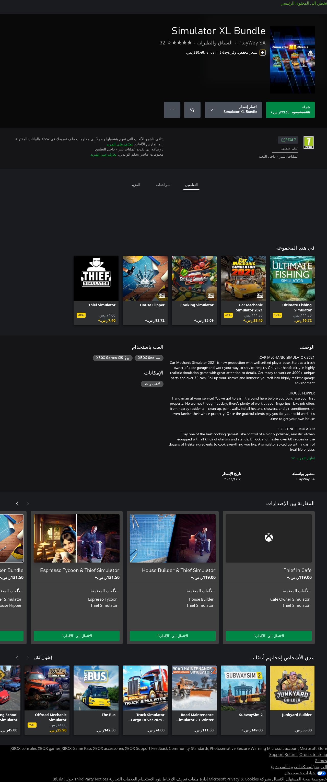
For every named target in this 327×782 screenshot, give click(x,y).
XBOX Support (137, 748)
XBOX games (49, 748)
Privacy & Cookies (243, 778)
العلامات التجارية (123, 778)
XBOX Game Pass (77, 748)
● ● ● (172, 109)
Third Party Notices (91, 778)
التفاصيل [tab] (191, 184)
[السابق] (27, 503)
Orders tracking (313, 754)
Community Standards (189, 748)
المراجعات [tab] (163, 184)
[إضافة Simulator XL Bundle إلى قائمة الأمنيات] (192, 110)
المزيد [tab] (135, 184)
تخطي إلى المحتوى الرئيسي (304, 3)
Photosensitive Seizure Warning (238, 748)
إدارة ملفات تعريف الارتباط (185, 778)
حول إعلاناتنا (63, 778)
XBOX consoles (23, 748)
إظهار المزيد (306, 458)
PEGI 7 (290, 140)
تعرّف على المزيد (120, 144)
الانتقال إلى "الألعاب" (269, 635)
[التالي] (17, 503)
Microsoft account (283, 748)
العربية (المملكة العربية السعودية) (299, 766)
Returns (291, 754)
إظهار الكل (43, 657)
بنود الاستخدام (149, 778)
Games (321, 760)
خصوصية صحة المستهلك (306, 778)
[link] (292, 290)
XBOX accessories (108, 748)
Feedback (159, 748)
